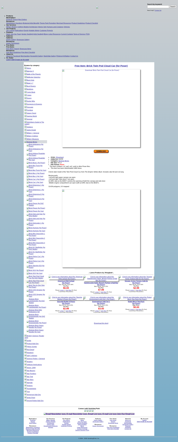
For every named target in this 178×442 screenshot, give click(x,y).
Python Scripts (32, 347)
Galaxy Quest (31, 113)
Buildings (30, 89)
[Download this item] (101, 323)
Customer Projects (46, 30)
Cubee (29, 95)
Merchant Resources (63, 23)
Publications (19, 30)
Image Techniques (12, 43)
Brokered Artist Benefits (31, 23)
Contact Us (158, 10)
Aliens (29, 68)
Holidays (30, 127)
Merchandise (25, 56)
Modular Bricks (32, 142)
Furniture (30, 110)
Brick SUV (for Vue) (35, 273)
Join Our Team (16, 34)
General (29, 119)
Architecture (33, 27)
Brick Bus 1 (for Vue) (36, 176)
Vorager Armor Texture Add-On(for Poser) (136, 282)
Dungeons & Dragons (34, 104)
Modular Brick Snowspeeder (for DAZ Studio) (37, 316)
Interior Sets (42, 27)
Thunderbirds (31, 389)
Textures (30, 386)
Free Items (10, 49)
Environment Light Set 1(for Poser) (101, 302)
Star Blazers (31, 371)
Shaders (30, 362)
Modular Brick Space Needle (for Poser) (36, 326)
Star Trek (30, 377)
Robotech (30, 353)
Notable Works (34, 30)
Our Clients (10, 30)
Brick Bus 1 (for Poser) (37, 173)
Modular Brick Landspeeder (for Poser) (37, 306)
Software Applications (34, 365)
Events (26, 30)
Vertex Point (31, 398)
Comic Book (31, 92)
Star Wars (30, 380)
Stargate (30, 383)
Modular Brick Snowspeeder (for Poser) (38, 322)
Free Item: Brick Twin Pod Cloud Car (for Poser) (101, 66)
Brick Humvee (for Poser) (38, 228)
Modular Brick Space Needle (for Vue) (36, 331)
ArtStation (66, 56)
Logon (62, 290)
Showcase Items (25, 49)
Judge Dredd (31, 130)
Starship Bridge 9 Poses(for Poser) (66, 302)
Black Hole (30, 80)
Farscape (30, 107)
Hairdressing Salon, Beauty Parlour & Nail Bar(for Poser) (101, 284)
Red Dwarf (30, 350)
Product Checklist (91, 23)
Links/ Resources (54, 34)
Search (15, 19)
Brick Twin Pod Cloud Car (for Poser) (36, 282)
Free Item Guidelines (13, 52)
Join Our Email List (125, 414)
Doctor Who (31, 101)
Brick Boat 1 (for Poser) (37, 163)
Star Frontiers (31, 374)
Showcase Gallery (23, 40)
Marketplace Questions (14, 23)
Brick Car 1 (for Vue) (36, 182)
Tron (28, 392)
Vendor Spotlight (27, 34)
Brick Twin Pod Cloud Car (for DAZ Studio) (36, 277)
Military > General (33, 133)
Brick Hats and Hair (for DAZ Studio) (37, 215)
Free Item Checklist (28, 52)
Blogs (46, 34)
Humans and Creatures (55, 27)
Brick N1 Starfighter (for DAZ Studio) (37, 248)
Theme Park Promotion (48, 23)
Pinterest (59, 56)
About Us (9, 56)
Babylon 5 (30, 71)
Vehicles (67, 27)
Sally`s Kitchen (32, 356)
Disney (29, 98)
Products (9, 19)
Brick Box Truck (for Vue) (37, 170)
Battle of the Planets (34, 74)
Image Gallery (11, 40)
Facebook (16, 56)
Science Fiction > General (36, 359)
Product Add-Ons (33, 344)
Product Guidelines (78, 23)
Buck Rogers (31, 86)
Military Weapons (33, 139)
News (8, 34)
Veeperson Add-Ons (34, 395)
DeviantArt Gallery (36, 56)
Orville (29, 341)
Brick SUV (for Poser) (36, 270)
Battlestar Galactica (33, 77)
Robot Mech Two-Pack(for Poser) (136, 302)
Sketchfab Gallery (50, 56)
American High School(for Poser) (66, 282)
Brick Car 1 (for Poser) (36, 179)
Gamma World (32, 116)
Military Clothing (32, 136)
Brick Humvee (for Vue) (37, 231)
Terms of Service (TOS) (81, 34)
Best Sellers (22, 19)
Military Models (11, 27)
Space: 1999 (31, 368)
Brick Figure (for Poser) (37, 208)
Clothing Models (23, 27)
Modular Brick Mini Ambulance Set (35, 311)
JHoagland (60, 157)
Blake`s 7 (30, 83)
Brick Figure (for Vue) (36, 211)
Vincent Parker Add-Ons (35, 401)
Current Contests (67, 34)
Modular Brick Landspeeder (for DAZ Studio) (37, 301)
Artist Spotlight (38, 34)
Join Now (68, 290)
